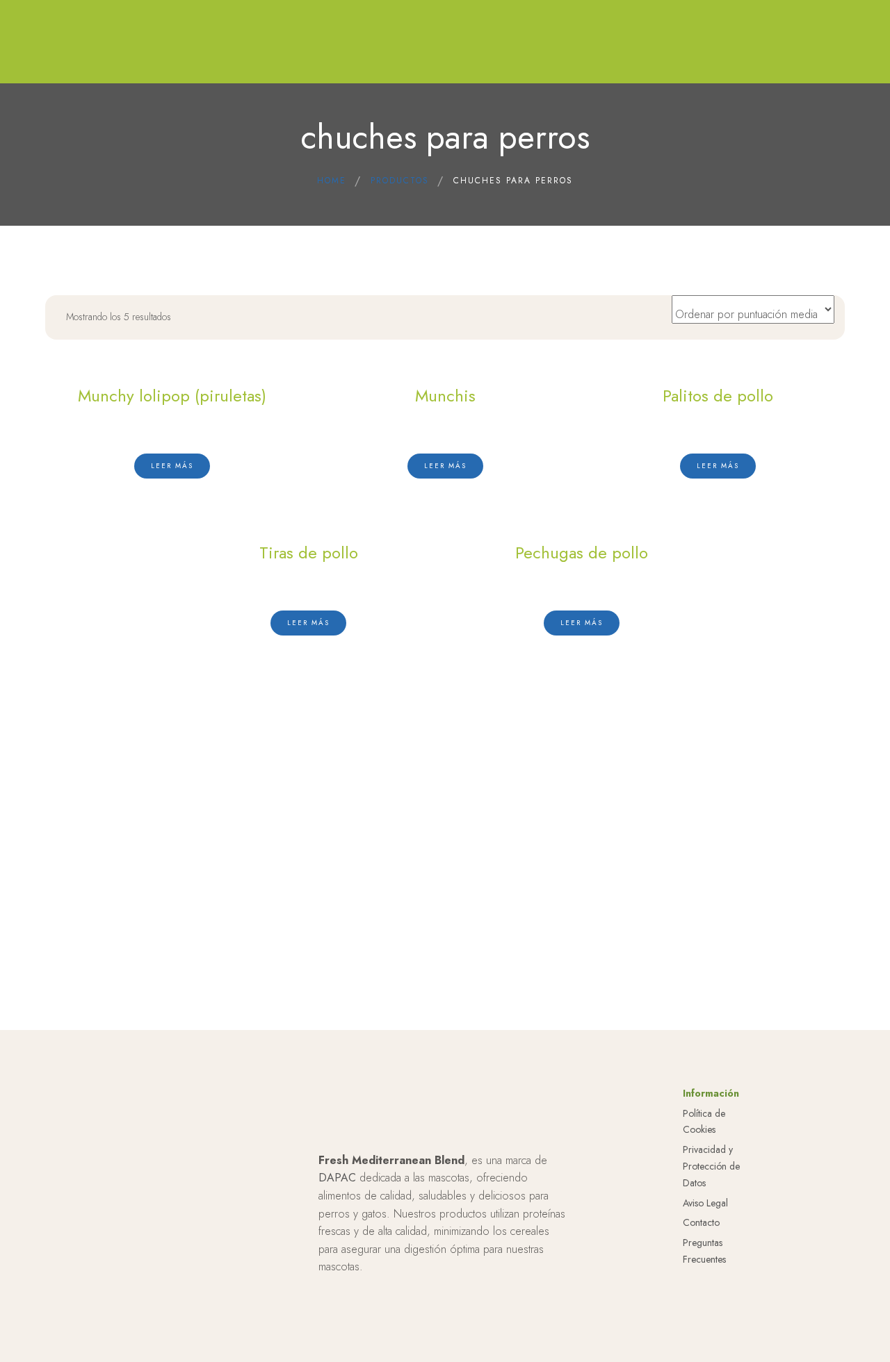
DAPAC (337, 1178)
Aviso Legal (705, 1203)
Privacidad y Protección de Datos (711, 1166)
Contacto (701, 1222)
